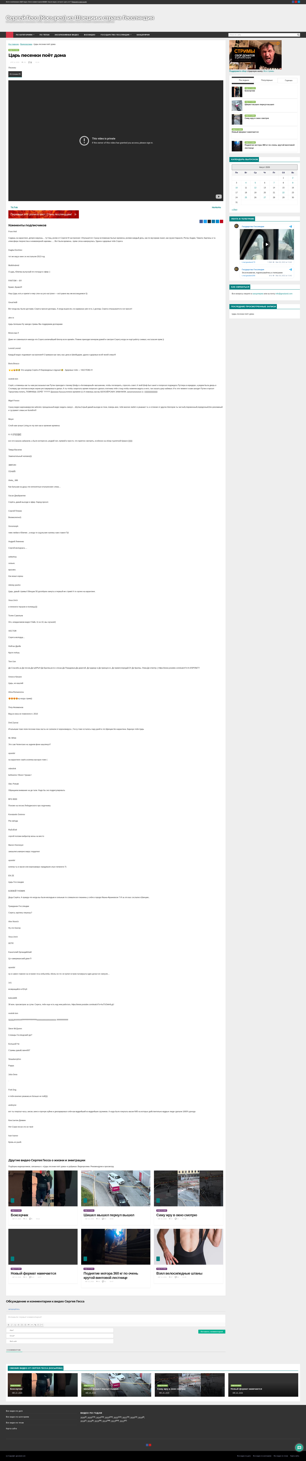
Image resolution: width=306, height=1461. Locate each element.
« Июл (234, 210)
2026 (82, 1418)
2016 (89, 1421)
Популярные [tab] (267, 80)
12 (255, 188)
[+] (41, 1324)
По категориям (24, 35)
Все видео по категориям (17, 1417)
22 (283, 193)
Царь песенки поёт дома (243, 314)
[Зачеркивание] (18, 1324)
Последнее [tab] (243, 80)
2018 (82, 1421)
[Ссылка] (35, 1324)
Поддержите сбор (237, 71)
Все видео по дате (14, 1411)
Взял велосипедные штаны (179, 1273)
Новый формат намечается (33, 1273)
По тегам (44, 35)
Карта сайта (11, 1429)
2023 (107, 1418)
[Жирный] (8, 1324)
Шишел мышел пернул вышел (109, 1215)
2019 (140, 1418)
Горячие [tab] (288, 80)
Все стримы (269, 71)
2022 (116, 1418)
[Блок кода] (32, 1324)
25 (246, 197)
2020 (132, 1418)
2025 (89, 1418)
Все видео (89, 35)
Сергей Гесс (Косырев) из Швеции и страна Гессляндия (80, 17)
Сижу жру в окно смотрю (176, 1215)
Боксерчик (19, 1215)
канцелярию (258, 294)
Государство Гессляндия (115, 35)
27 (265, 197)
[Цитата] (28, 1324)
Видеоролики (26, 44)
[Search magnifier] (298, 34)
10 (236, 188)
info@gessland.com (284, 294)
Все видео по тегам (15, 1423)
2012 (122, 1421)
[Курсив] (12, 1324)
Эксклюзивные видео (67, 35)
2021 (124, 1418)
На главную (13, 44)
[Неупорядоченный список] (25, 1324)
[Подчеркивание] (15, 1324)
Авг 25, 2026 (91, 1393)
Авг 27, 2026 (17, 1393)
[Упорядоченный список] (22, 1324)
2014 (104, 1421)
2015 (97, 1421)
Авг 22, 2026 (238, 1393)
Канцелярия (143, 35)
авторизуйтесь (14, 1309)
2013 (113, 1421)
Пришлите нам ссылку (79, 2)
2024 (98, 1418)
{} (38, 1324)
